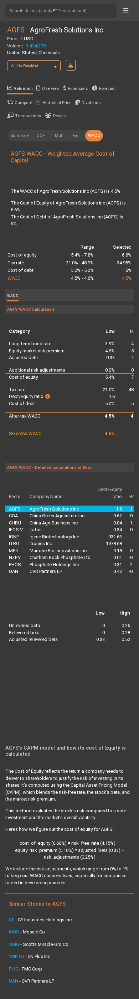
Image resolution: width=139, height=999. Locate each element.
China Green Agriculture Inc (57, 515)
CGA (13, 515)
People (59, 115)
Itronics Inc (41, 543)
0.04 (117, 523)
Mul (58, 135)
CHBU (15, 523)
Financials (78, 88)
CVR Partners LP (46, 571)
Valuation (23, 88)
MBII (13, 550)
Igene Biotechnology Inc (54, 536)
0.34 (117, 529)
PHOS (15, 564)
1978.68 (114, 543)
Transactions (28, 115)
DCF (41, 135)
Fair (76, 135)
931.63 (115, 536)
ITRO (14, 543)
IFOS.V (16, 529)
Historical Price (56, 102)
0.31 (117, 564)
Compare (23, 102)
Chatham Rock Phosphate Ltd (60, 557)
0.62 (117, 515)
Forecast (107, 88)
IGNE (14, 536)
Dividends (91, 102)
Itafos (36, 529)
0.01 (117, 557)
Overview (51, 88)
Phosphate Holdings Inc (54, 564)
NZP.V (15, 557)
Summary (19, 135)
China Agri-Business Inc (54, 523)
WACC (94, 135)
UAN (13, 571)
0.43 (117, 571)
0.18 (117, 550)
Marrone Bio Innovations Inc (58, 550)
